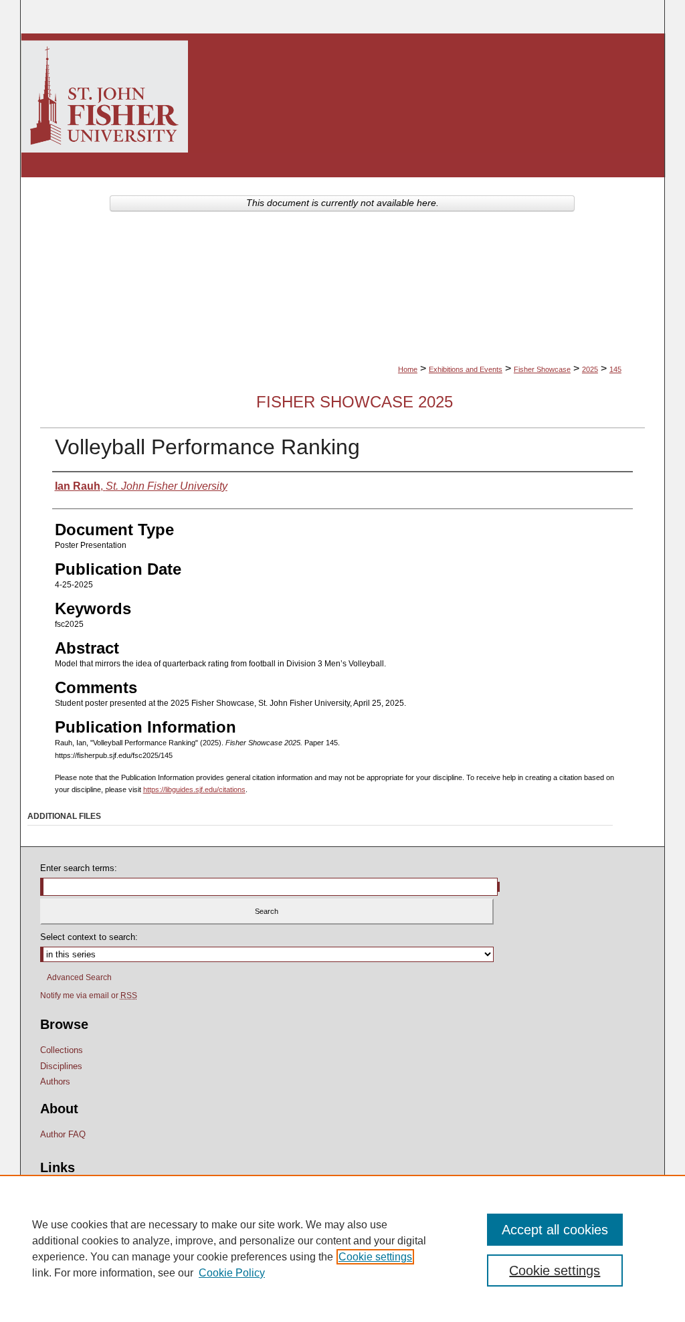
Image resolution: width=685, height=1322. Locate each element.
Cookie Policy (232, 1273)
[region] (342, 1248)
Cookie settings (375, 1256)
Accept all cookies (555, 1229)
